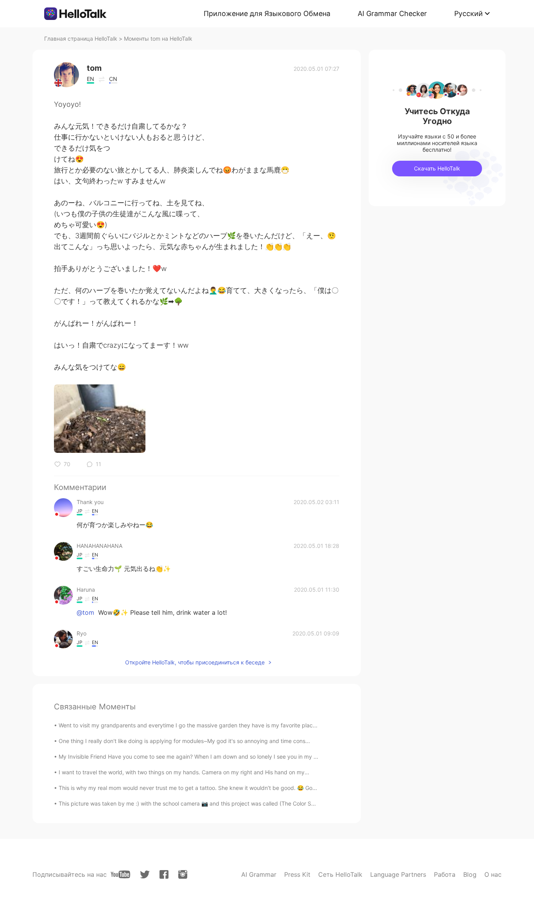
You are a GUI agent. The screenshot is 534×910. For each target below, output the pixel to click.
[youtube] (120, 874)
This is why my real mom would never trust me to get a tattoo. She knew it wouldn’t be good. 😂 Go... (188, 787)
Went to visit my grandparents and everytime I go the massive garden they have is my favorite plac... (188, 725)
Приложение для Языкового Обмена (267, 13)
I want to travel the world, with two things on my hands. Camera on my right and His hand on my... (184, 772)
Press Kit (297, 874)
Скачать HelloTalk (437, 168)
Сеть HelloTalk (340, 874)
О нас (493, 874)
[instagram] (182, 874)
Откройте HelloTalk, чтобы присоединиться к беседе (195, 662)
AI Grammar (258, 874)
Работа (444, 874)
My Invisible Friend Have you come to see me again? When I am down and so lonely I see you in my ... (188, 756)
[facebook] (163, 874)
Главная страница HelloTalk (80, 38)
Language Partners (398, 874)
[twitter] (145, 875)
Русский (468, 13)
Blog (470, 874)
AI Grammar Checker (392, 13)
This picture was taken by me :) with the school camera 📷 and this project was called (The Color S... (187, 803)
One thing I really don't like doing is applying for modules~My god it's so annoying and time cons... (184, 741)
